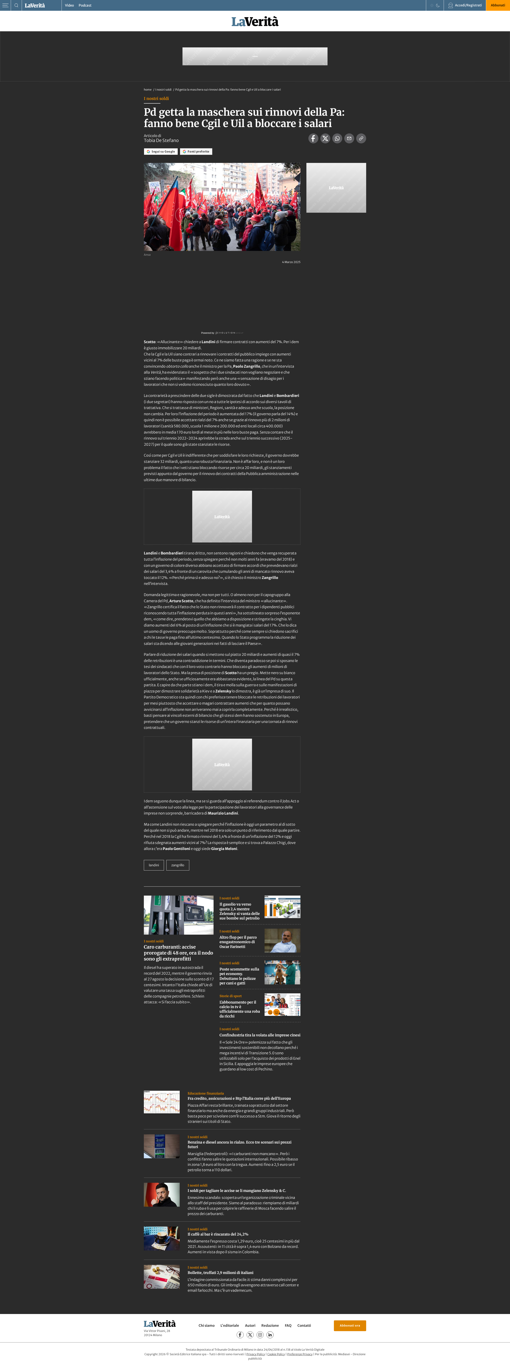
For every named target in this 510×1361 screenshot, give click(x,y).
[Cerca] (16, 5)
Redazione (270, 1325)
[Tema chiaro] (431, 5)
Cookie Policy (276, 1354)
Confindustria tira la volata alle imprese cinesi (260, 1035)
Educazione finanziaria (206, 1093)
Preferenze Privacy (300, 1354)
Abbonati (498, 5)
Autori (250, 1325)
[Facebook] (240, 1334)
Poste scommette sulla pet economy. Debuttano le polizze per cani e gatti (239, 976)
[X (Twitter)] (250, 1334)
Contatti (304, 1325)
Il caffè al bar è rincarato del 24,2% (218, 1234)
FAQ (288, 1325)
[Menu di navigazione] (5, 5)
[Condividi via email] (349, 138)
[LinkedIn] (270, 1334)
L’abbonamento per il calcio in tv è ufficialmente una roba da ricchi (240, 1009)
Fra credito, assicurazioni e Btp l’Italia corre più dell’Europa (239, 1098)
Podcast (85, 5)
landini (154, 865)
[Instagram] (260, 1334)
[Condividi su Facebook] (313, 138)
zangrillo (177, 865)
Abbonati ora (350, 1325)
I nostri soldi (163, 89)
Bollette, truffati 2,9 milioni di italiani (220, 1272)
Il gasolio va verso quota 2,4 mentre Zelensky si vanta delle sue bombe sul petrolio (240, 911)
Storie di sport (231, 996)
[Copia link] (361, 138)
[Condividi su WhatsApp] (337, 138)
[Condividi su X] (325, 138)
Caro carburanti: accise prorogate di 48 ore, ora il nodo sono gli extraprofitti (178, 953)
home (148, 89)
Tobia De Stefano (161, 140)
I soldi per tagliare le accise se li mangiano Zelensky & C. (237, 1190)
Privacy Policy (255, 1354)
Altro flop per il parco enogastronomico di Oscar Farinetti (238, 942)
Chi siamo (207, 1325)
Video (69, 5)
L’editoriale (230, 1325)
